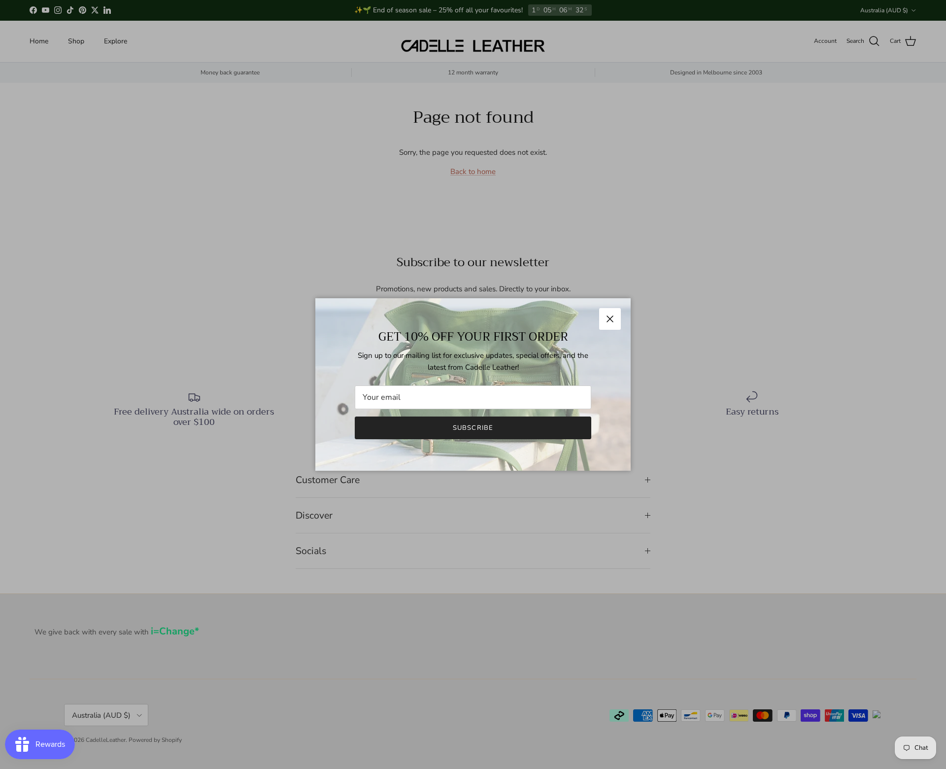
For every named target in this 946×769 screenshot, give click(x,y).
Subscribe (473, 427)
